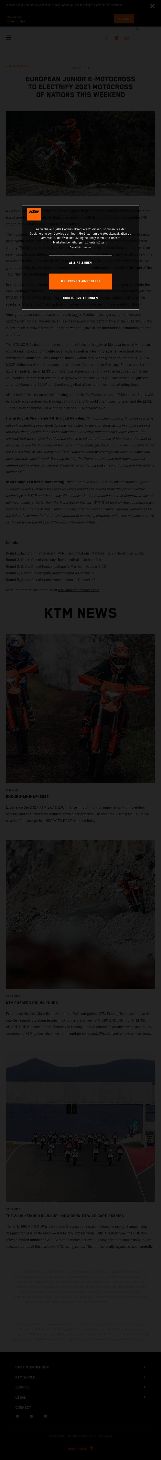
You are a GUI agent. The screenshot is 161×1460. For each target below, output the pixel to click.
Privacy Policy (75, 247)
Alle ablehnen (80, 263)
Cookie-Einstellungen (80, 298)
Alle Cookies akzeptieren (80, 281)
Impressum (86, 247)
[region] (80, 257)
